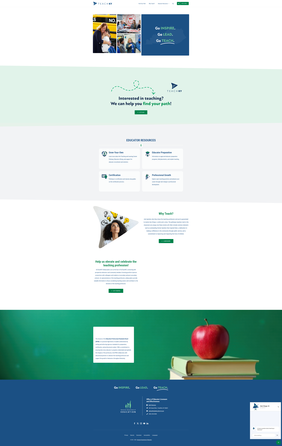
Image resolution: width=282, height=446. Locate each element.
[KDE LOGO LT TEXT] (128, 401)
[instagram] (141, 423)
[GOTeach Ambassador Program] (166, 265)
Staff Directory (152, 405)
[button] (173, 3)
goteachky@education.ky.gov (156, 411)
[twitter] (138, 423)
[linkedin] (147, 423)
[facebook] (134, 423)
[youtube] (144, 423)
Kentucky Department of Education (144, 439)
